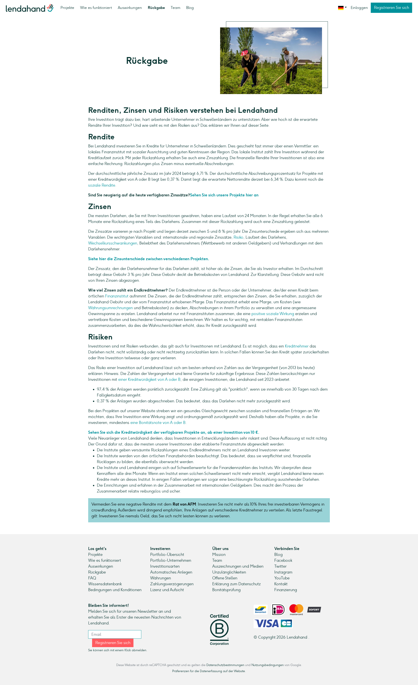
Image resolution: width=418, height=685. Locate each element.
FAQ (92, 578)
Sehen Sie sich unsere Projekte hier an (224, 195)
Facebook (283, 560)
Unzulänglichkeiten (229, 572)
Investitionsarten (165, 566)
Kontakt (281, 584)
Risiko (238, 237)
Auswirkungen (130, 7)
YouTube (282, 578)
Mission (219, 554)
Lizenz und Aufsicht (167, 589)
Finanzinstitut (116, 296)
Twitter (280, 566)
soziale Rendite (101, 185)
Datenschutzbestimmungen (225, 665)
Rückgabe (156, 7)
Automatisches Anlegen (171, 572)
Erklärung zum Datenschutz (236, 584)
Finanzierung (285, 589)
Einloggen (359, 7)
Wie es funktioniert (96, 7)
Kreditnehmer (296, 346)
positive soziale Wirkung (272, 313)
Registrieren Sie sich (391, 7)
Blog (190, 7)
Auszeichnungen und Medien (237, 566)
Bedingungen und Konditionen (115, 589)
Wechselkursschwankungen (112, 243)
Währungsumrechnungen (110, 307)
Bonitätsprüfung (226, 589)
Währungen (160, 578)
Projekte (67, 7)
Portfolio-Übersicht (167, 554)
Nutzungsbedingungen (267, 665)
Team (175, 7)
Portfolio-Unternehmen (170, 560)
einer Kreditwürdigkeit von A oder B (149, 379)
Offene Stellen (224, 578)
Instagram (283, 572)
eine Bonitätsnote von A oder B (157, 422)
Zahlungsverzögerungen (172, 584)
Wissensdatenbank (105, 584)
